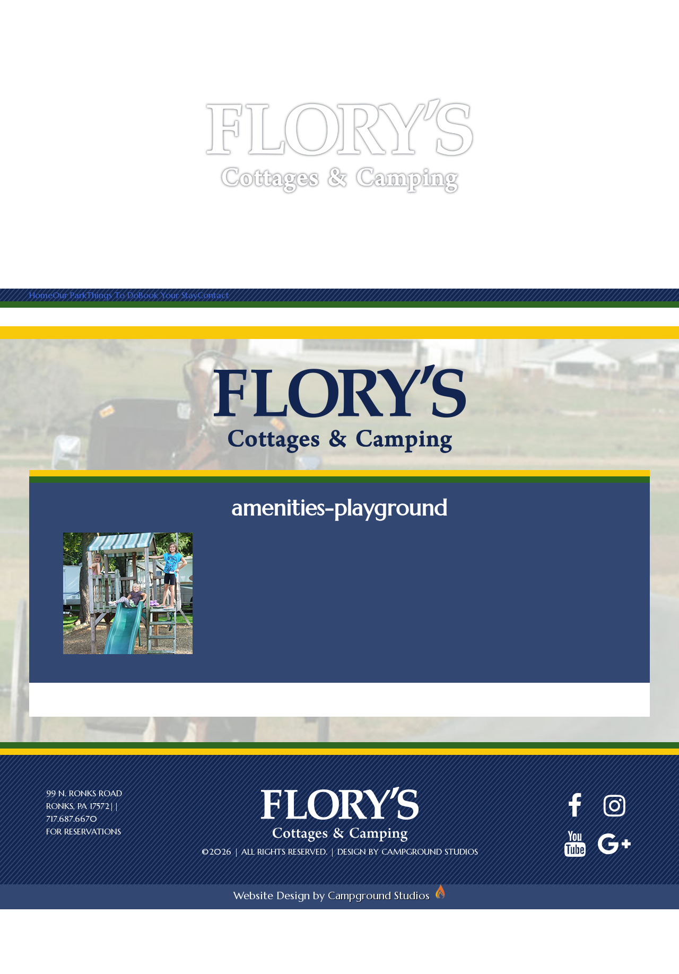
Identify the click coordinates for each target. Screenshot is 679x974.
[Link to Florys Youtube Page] (574, 844)
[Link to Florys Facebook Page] (574, 806)
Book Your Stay (167, 295)
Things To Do (112, 295)
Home (41, 295)
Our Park (69, 295)
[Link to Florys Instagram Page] (614, 806)
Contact (213, 295)
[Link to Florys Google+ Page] (614, 844)
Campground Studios (429, 851)
